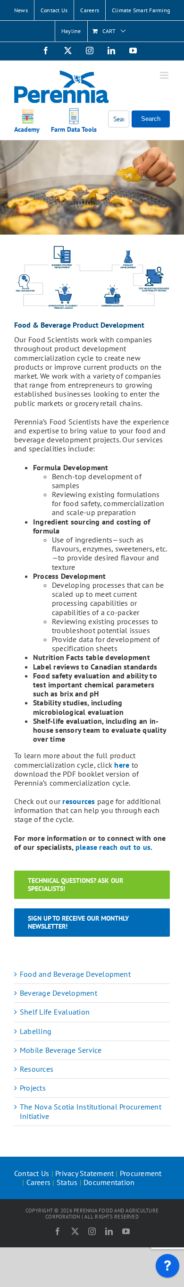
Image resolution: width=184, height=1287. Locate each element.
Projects (33, 1087)
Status (67, 1182)
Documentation (109, 1182)
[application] (167, 1268)
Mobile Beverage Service (61, 1050)
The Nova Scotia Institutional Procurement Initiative (90, 1111)
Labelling (35, 1031)
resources (78, 801)
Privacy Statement (84, 1173)
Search (150, 118)
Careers (38, 1182)
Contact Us (31, 1173)
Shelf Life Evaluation (55, 1011)
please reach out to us (113, 847)
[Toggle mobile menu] (165, 75)
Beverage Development (58, 993)
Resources (36, 1069)
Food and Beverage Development (75, 974)
